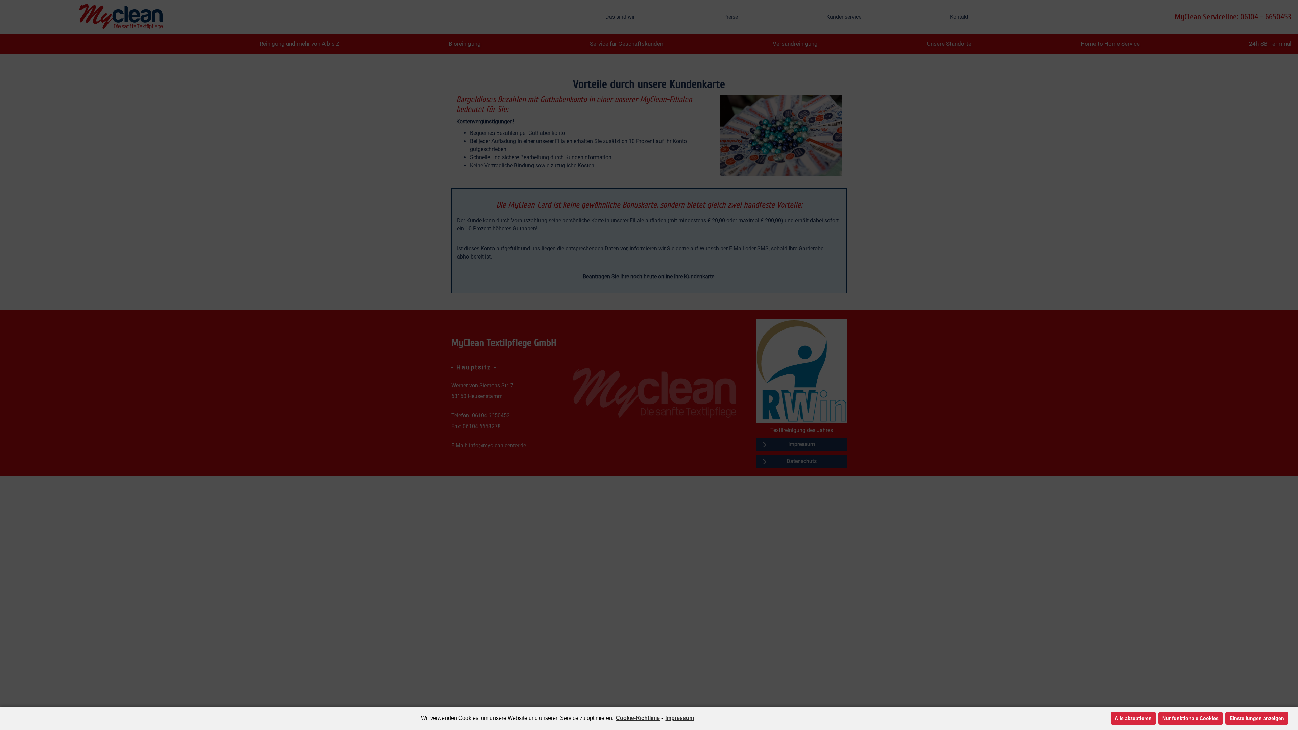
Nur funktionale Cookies (1190, 718)
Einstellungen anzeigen (1257, 718)
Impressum (679, 718)
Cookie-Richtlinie (638, 718)
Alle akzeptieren (1133, 718)
